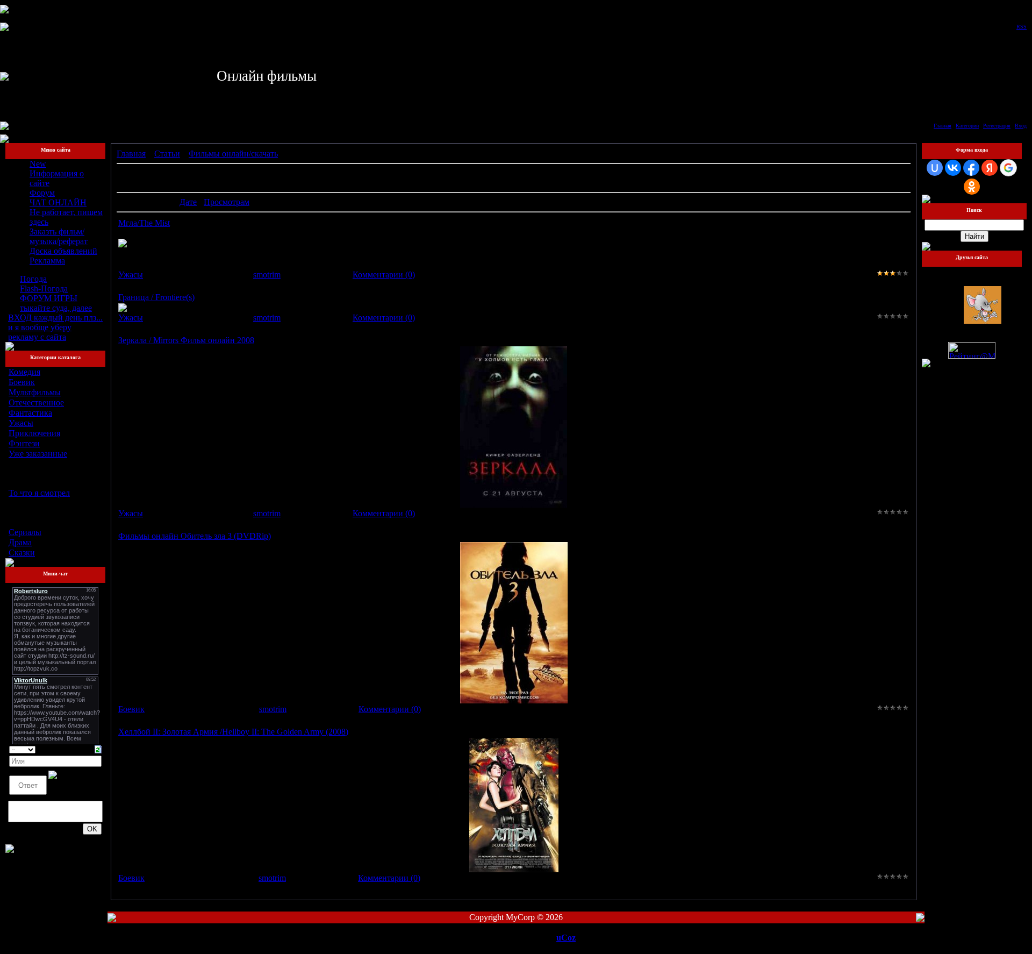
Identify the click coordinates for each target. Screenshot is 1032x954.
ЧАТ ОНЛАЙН (58, 202)
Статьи (167, 153)
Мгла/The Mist (144, 222)
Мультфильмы (35, 392)
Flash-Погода (44, 288)
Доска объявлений (63, 250)
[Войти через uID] (935, 168)
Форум (42, 192)
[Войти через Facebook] (971, 168)
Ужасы (21, 423)
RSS (1021, 27)
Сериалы (25, 532)
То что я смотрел (39, 492)
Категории (967, 126)
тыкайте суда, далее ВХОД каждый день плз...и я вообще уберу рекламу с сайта (55, 322)
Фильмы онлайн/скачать (233, 153)
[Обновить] (98, 748)
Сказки (22, 552)
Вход (1021, 126)
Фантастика (30, 412)
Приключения (34, 433)
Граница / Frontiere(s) (156, 297)
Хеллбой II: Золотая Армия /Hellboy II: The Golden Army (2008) (233, 731)
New (38, 163)
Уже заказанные (38, 453)
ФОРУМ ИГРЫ (48, 298)
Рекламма (47, 260)
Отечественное (36, 402)
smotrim (267, 274)
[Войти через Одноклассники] (972, 187)
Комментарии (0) (384, 274)
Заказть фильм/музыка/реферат (59, 236)
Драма (20, 542)
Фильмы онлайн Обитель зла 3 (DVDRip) (194, 535)
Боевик (22, 382)
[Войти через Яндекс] (989, 168)
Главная (942, 126)
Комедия (24, 371)
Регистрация (996, 126)
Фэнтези (24, 443)
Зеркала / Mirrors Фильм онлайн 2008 (186, 340)
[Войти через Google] (1008, 167)
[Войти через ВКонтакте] (953, 168)
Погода (33, 278)
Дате (188, 202)
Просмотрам (226, 202)
